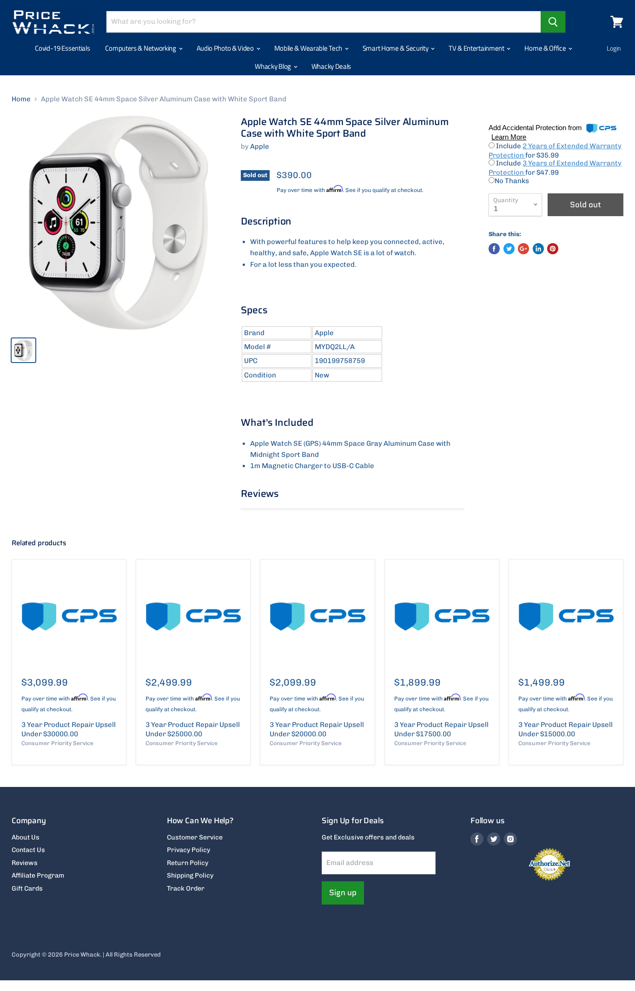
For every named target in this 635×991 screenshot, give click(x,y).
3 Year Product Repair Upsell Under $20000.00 (317, 729)
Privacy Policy (188, 850)
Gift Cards (27, 888)
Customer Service (195, 837)
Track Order (186, 888)
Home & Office (545, 48)
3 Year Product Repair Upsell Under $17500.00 (441, 729)
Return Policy (187, 863)
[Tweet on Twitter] (509, 248)
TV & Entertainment (477, 48)
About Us (26, 837)
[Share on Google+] (523, 248)
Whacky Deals (331, 66)
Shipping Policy (190, 875)
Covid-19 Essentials (62, 48)
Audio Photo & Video (226, 48)
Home (21, 99)
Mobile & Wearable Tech (309, 48)
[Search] (553, 22)
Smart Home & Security (396, 48)
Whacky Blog (273, 66)
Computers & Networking (141, 48)
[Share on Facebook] (494, 248)
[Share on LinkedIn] (538, 248)
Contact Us (28, 850)
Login (614, 48)
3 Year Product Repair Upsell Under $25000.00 (193, 729)
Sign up (343, 892)
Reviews (25, 863)
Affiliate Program (38, 875)
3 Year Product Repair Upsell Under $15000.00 (565, 729)
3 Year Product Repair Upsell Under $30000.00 (68, 729)
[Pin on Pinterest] (552, 248)
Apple (259, 146)
